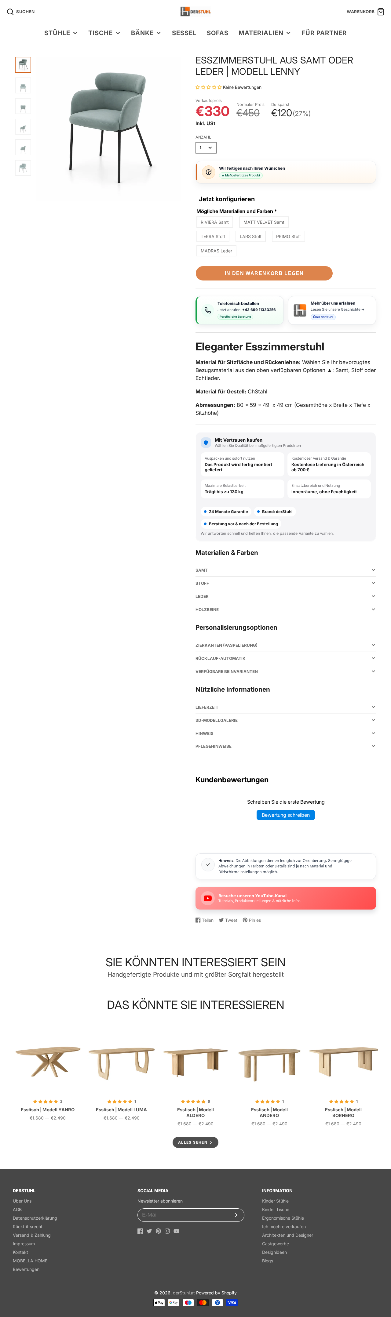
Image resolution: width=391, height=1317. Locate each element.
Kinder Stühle (275, 1200)
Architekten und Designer (287, 1235)
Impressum (24, 1243)
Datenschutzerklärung (35, 1218)
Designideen (274, 1252)
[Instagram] (167, 1231)
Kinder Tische (275, 1209)
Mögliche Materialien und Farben (236, 211)
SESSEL (184, 33)
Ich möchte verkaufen (284, 1226)
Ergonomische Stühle (283, 1218)
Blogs (267, 1260)
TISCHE (100, 33)
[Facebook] (140, 1231)
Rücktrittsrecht (27, 1226)
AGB (17, 1209)
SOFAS (217, 33)
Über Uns (22, 1200)
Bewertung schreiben (286, 815)
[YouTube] (176, 1231)
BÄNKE (142, 33)
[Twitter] (149, 1231)
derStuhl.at (184, 1292)
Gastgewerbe (275, 1243)
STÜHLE (57, 33)
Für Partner (324, 33)
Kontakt (20, 1252)
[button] (209, 87)
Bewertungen (26, 1269)
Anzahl (203, 137)
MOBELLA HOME (30, 1260)
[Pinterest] (158, 1231)
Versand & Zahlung (32, 1235)
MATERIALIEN (261, 33)
